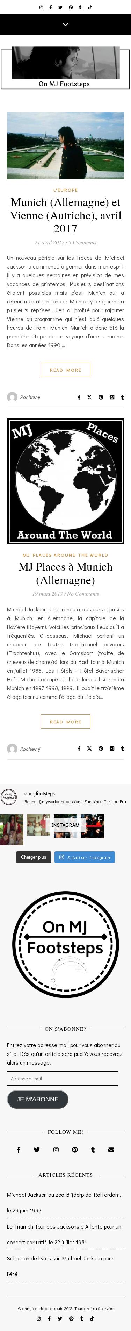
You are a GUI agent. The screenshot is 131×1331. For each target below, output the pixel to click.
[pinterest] (71, 7)
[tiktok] (90, 7)
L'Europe (65, 190)
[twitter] (61, 7)
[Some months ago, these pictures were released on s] (92, 826)
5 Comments (82, 242)
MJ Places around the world (66, 555)
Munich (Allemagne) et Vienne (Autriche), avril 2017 (66, 215)
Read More (65, 370)
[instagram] (41, 7)
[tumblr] (81, 7)
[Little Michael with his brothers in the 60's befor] (38, 825)
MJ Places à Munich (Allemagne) (66, 572)
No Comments (83, 593)
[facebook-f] (51, 7)
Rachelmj (30, 397)
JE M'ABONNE (38, 1099)
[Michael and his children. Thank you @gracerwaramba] (11, 829)
